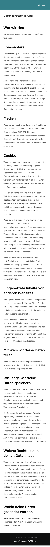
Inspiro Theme (19, 541)
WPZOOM (32, 541)
